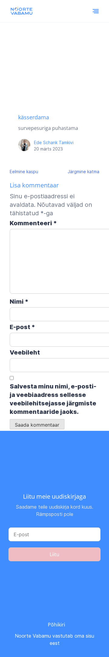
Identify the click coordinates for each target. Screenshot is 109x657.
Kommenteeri (33, 223)
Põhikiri (56, 624)
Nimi (19, 301)
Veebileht (25, 352)
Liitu (54, 554)
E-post (22, 327)
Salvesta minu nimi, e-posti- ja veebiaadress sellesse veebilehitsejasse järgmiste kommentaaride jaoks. (53, 399)
